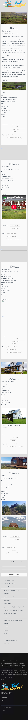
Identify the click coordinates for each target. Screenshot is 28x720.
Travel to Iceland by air (9, 580)
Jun (14, 164)
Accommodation (15, 124)
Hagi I (4, 475)
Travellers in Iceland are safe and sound (13, 610)
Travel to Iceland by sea (9, 583)
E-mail (3, 99)
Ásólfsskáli (5, 166)
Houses (3, 116)
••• (8, 561)
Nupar (5, 637)
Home (3, 713)
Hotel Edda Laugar (8, 627)
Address (3, 92)
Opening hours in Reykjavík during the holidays (15, 606)
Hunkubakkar (6, 31)
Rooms (3, 112)
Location (3, 97)
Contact (3, 710)
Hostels (13, 440)
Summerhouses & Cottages (16, 130)
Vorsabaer (6, 630)
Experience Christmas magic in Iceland (13, 620)
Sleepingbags (4, 299)
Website (3, 101)
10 (21, 561)
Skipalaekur (6, 593)
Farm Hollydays (15, 126)
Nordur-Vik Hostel (8, 381)
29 (11, 378)
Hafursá (5, 633)
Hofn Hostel (6, 643)
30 (11, 164)
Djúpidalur (6, 623)
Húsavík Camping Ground (10, 613)
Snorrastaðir (6, 269)
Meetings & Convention (7, 707)
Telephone (3, 103)
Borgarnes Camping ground (10, 640)
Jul (14, 29)
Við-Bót (5, 617)
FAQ (3, 700)
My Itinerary (4, 703)
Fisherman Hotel (7, 603)
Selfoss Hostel (7, 600)
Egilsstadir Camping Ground (10, 596)
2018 (17, 29)
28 (11, 28)
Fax (2, 110)
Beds (2, 114)
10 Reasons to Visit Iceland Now (11, 590)
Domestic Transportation (9, 586)
